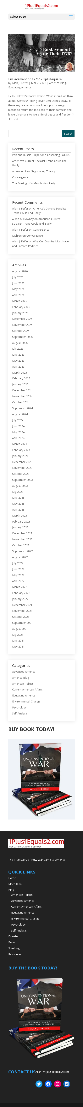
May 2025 (18, 360)
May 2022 (18, 575)
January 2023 (20, 527)
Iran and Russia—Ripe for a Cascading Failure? (41, 155)
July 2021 (17, 634)
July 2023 (17, 492)
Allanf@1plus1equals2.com (52, 1072)
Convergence (20, 177)
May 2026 (18, 289)
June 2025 (18, 354)
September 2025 (22, 337)
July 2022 (17, 563)
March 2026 (19, 301)
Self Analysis (20, 713)
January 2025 (20, 384)
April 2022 (18, 581)
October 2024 (20, 402)
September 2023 (22, 480)
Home (12, 878)
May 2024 (18, 432)
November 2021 (22, 611)
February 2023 (21, 521)
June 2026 (18, 283)
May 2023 (18, 503)
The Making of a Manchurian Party (33, 183)
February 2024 (21, 450)
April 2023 (18, 509)
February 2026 (21, 307)
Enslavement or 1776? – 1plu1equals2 (35, 79)
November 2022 (22, 539)
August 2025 (20, 343)
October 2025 (20, 331)
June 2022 (18, 569)
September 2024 (22, 408)
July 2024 (17, 420)
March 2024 (19, 444)
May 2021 (18, 646)
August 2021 (20, 628)
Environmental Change (26, 701)
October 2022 (20, 545)
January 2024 (20, 456)
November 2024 (22, 396)
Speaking (13, 948)
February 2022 (21, 593)
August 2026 (20, 271)
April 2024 (18, 438)
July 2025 (17, 348)
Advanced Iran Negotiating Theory (33, 171)
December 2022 (22, 533)
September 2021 (22, 623)
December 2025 (22, 319)
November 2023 (22, 468)
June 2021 (18, 640)
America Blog (57, 83)
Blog (11, 890)
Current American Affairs (27, 689)
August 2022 (20, 557)
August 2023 (20, 486)
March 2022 (19, 587)
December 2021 (22, 605)
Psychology (19, 707)
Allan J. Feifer (20, 83)
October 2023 (20, 474)
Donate (13, 936)
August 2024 (20, 414)
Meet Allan (15, 884)
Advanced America (23, 671)
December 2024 (22, 390)
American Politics (23, 683)
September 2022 (22, 551)
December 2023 (22, 462)
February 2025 (21, 378)
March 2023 (19, 515)
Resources (14, 954)
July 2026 (17, 277)
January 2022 (20, 599)
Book (11, 942)
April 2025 (18, 366)
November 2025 (22, 325)
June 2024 (18, 426)
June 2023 (18, 497)
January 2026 (20, 313)
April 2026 (18, 295)
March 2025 (19, 372)
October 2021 (20, 617)
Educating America (19, 87)
